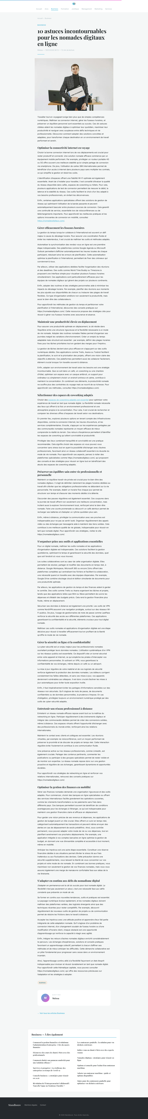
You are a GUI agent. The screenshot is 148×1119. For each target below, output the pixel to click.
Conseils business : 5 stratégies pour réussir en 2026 (50, 1076)
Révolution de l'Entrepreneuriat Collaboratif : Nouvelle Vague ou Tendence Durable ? (51, 1084)
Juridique (75, 9)
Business (54, 9)
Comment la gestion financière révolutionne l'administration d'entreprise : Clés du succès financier (51, 1045)
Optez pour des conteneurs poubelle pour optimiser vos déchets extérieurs (94, 1082)
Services (108, 9)
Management (87, 9)
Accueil (39, 9)
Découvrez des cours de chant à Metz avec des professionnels (51, 1053)
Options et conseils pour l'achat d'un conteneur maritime (96, 1066)
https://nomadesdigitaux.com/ (50, 221)
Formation (65, 9)
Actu (46, 9)
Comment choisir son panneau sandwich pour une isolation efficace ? (51, 1061)
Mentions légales (31, 1105)
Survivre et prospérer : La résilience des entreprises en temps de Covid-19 (49, 1069)
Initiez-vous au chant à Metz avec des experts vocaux (95, 1051)
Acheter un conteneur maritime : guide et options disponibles (94, 1074)
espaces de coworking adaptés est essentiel (68, 400)
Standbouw (14, 1105)
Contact (43, 1105)
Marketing (98, 9)
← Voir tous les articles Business (51, 1013)
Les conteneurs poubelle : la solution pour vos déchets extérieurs (95, 1043)
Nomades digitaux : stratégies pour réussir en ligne (95, 1059)
